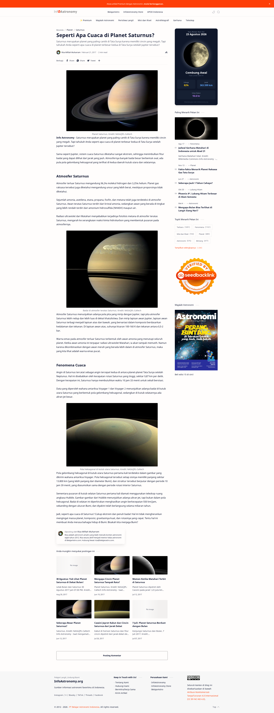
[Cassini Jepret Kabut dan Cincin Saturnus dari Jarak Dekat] (111, 609)
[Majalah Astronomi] (105, 20)
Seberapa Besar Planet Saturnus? (68, 624)
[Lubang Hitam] (196, 189)
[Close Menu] (269, 4)
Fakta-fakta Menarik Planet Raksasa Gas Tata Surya (197, 171)
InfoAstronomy (158, 682)
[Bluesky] (72, 695)
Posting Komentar (112, 655)
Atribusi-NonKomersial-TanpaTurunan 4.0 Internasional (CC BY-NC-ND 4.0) (202, 695)
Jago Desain (138, 707)
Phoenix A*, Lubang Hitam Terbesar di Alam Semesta (197, 195)
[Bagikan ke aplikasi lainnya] (99, 60)
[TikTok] (80, 695)
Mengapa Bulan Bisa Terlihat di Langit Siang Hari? (195, 209)
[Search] (218, 12)
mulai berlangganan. (154, 4)
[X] (66, 695)
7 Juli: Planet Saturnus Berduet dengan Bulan (149, 624)
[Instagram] (58, 695)
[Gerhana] (177, 20)
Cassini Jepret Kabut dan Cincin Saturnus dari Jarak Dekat (111, 624)
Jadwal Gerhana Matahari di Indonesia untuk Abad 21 (193, 149)
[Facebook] (99, 695)
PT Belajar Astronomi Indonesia (84, 707)
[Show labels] (189, 247)
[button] (213, 12)
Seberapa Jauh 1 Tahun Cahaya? (195, 183)
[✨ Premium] (86, 20)
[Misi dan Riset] (144, 20)
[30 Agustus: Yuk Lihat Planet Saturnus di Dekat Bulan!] (73, 565)
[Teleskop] (190, 20)
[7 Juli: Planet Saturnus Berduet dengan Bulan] (150, 609)
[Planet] (193, 165)
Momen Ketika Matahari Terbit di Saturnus (149, 580)
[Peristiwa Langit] (126, 20)
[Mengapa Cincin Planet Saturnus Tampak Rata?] (111, 565)
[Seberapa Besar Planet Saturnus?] (73, 609)
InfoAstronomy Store (161, 686)
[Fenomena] (194, 144)
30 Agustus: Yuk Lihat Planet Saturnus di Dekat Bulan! (71, 580)
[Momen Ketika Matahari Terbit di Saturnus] (150, 565)
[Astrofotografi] (162, 20)
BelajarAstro (157, 689)
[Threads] (88, 695)
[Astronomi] (194, 179)
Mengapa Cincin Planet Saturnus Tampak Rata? (107, 580)
